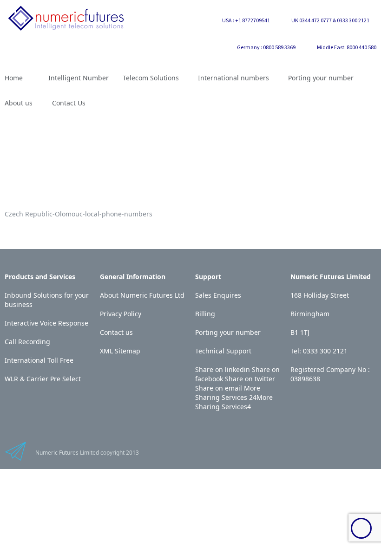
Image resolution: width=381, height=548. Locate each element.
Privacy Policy (120, 313)
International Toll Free (39, 360)
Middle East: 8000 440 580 (346, 47)
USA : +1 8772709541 (246, 20)
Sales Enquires (218, 295)
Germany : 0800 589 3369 (266, 47)
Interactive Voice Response (46, 323)
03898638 (305, 378)
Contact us (116, 332)
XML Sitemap (120, 350)
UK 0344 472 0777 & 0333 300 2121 (330, 20)
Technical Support (223, 350)
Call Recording (27, 341)
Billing (205, 313)
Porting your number (228, 332)
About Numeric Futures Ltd (142, 295)
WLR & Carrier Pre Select (43, 378)
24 (252, 397)
